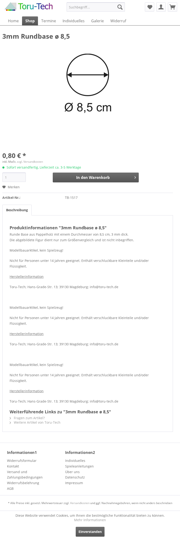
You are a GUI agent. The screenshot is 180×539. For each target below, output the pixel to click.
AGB (10, 488)
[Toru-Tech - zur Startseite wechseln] (28, 8)
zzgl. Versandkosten (30, 162)
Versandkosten (80, 503)
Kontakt (13, 466)
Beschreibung (17, 210)
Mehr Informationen (90, 520)
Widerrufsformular (22, 460)
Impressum (74, 483)
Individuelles (75, 460)
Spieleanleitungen (79, 466)
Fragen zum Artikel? (29, 418)
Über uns (72, 472)
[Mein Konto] (161, 7)
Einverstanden (90, 531)
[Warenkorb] (172, 7)
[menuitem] (96, 7)
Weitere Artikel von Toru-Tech (36, 422)
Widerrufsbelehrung (23, 483)
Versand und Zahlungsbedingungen (25, 475)
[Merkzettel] (149, 7)
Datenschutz (75, 477)
